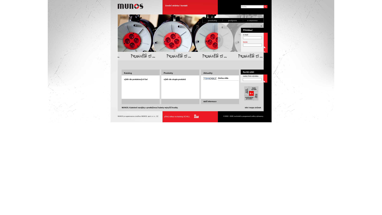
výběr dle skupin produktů (175, 79)
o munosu (252, 20)
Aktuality (207, 73)
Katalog (128, 73)
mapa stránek (255, 108)
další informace (210, 101)
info (246, 108)
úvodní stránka (172, 5)
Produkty (168, 73)
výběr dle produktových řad (135, 79)
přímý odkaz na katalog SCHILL (177, 117)
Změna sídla (223, 78)
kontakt (184, 5)
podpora (232, 20)
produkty (212, 20)
